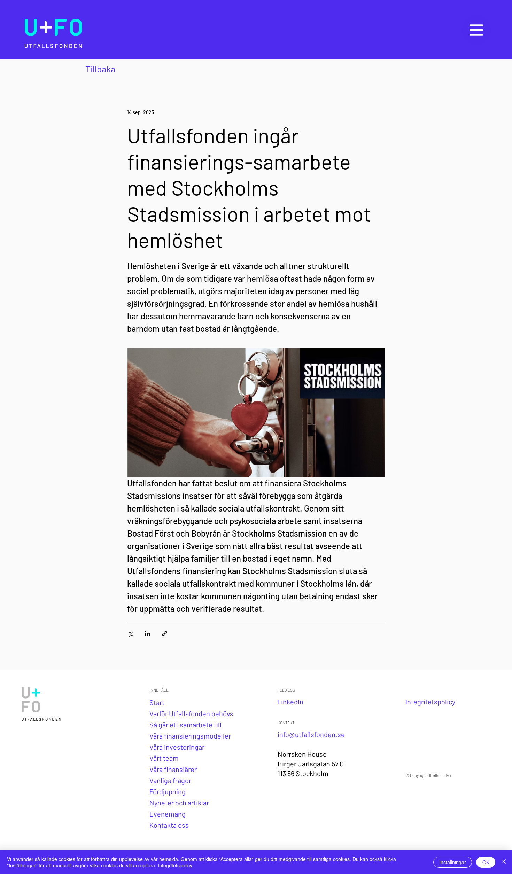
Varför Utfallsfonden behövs (191, 713)
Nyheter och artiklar (179, 802)
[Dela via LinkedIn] (147, 633)
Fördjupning (167, 791)
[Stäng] (503, 862)
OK (485, 862)
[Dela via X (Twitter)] (130, 633)
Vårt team (164, 758)
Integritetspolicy (175, 865)
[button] (476, 30)
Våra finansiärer (173, 769)
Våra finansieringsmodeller (190, 736)
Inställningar (452, 862)
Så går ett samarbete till (185, 724)
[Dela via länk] (164, 633)
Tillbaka (100, 68)
